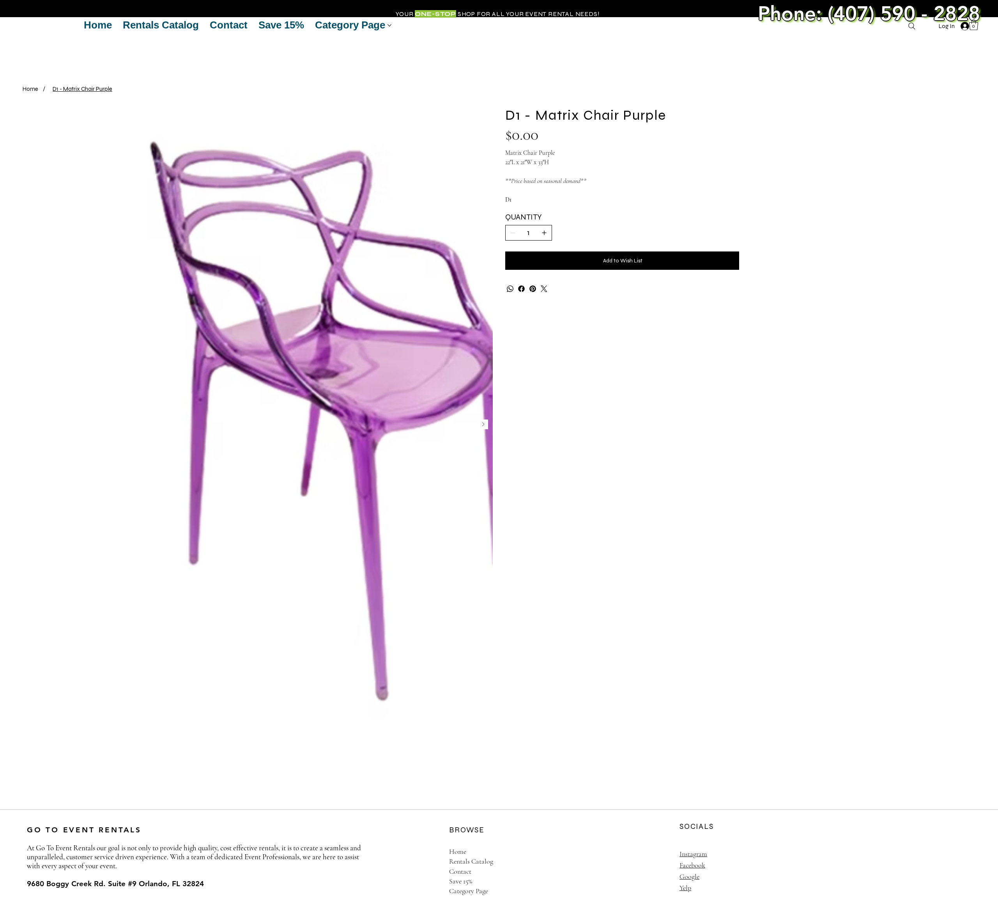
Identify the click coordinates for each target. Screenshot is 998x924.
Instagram (693, 854)
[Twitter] (544, 289)
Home (457, 851)
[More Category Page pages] (389, 25)
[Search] (912, 26)
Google (689, 876)
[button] (973, 24)
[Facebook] (521, 289)
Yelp (685, 887)
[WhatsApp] (510, 289)
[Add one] (544, 233)
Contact (460, 871)
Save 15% (460, 881)
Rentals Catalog (471, 861)
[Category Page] (646, 891)
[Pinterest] (533, 289)
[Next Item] (483, 424)
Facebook (692, 865)
